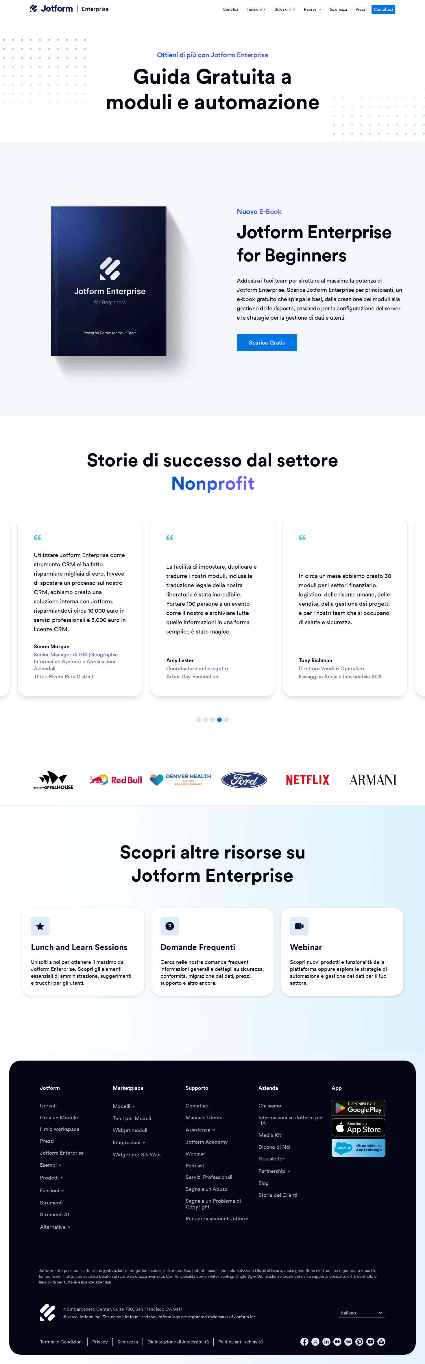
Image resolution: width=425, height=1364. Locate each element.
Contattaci (383, 9)
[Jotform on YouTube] (370, 1342)
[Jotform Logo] (51, 9)
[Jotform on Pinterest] (359, 1342)
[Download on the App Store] (358, 1127)
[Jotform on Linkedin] (326, 1342)
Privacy (100, 1342)
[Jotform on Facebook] (304, 1342)
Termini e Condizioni (61, 1342)
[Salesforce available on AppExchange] (358, 1148)
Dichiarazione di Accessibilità (178, 1342)
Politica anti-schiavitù (240, 1342)
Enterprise (95, 9)
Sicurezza (127, 1342)
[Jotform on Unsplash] (381, 1342)
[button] (267, 342)
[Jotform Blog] (348, 1342)
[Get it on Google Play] (358, 1108)
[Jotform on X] (315, 1342)
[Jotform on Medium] (337, 1342)
